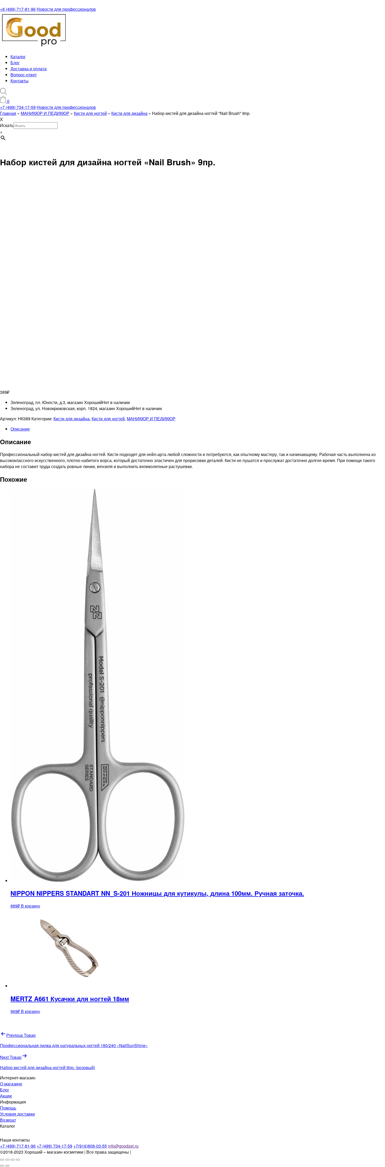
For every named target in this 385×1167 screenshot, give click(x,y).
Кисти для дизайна (71, 419)
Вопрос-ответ (23, 75)
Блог (15, 63)
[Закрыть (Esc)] (18, 1159)
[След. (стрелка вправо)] (7, 1165)
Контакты (19, 81)
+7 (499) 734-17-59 (18, 107)
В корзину (30, 906)
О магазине (11, 1084)
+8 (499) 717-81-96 (18, 9)
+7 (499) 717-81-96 (18, 1146)
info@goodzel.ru (123, 1146)
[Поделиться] (12, 1159)
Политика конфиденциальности (163, 1152)
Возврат (8, 1120)
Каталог (18, 57)
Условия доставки (17, 1114)
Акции (6, 1096)
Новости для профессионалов (66, 9)
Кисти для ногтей (108, 419)
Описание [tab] (20, 429)
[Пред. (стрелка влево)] (2, 1165)
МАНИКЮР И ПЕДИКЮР (151, 419)
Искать (6, 125)
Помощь (8, 1108)
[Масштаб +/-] (2, 1159)
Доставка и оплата (28, 69)
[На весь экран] (7, 1159)
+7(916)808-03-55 (90, 1146)
